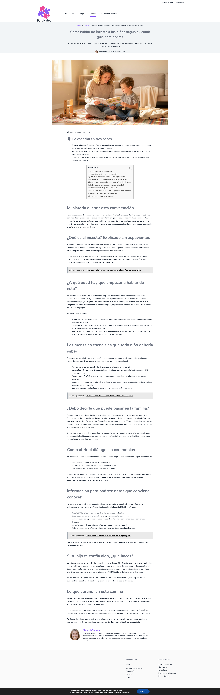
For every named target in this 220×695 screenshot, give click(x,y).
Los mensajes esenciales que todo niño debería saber (110, 182)
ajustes (127, 692)
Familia (93, 14)
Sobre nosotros (167, 3)
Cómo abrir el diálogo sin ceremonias (103, 188)
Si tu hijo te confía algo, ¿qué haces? (103, 193)
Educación (69, 14)
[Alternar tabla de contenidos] (128, 168)
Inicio (128, 664)
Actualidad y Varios (109, 14)
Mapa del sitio (164, 676)
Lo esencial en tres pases (102, 171)
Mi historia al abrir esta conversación (103, 174)
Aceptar (143, 691)
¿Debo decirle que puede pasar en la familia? (106, 185)
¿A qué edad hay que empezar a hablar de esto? (108, 179)
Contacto (180, 3)
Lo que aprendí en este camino (101, 196)
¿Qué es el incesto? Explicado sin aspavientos (107, 177)
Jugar (82, 14)
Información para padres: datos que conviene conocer (110, 191)
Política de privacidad (167, 673)
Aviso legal (162, 670)
